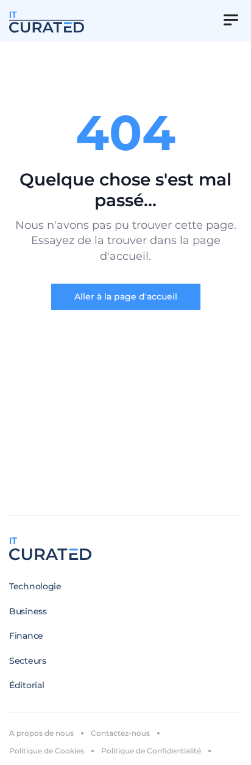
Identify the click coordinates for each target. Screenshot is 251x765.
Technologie (35, 586)
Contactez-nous (120, 733)
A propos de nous (41, 733)
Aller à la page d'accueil (125, 296)
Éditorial (26, 685)
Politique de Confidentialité (151, 750)
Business (28, 611)
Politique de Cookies (46, 750)
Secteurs (27, 660)
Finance (26, 635)
